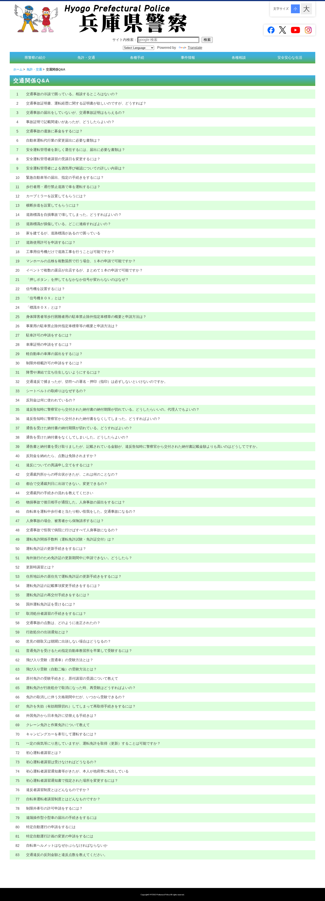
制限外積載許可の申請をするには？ (54, 363)
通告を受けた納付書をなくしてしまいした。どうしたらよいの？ (77, 437)
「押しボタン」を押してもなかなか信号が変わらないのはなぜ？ (77, 279)
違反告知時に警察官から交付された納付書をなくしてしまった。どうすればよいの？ (93, 419)
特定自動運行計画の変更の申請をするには (59, 836)
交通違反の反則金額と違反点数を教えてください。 (66, 855)
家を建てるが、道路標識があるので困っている (63, 233)
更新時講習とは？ (40, 567)
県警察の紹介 (35, 57)
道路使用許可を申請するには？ (51, 242)
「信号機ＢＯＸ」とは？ (45, 298)
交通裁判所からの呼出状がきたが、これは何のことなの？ (72, 474)
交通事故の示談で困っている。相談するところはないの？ (72, 94)
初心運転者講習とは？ (43, 753)
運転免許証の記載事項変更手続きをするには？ (63, 586)
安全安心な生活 (289, 57)
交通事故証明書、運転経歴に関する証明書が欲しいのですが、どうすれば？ (86, 103)
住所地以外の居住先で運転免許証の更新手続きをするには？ (74, 576)
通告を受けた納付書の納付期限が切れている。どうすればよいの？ (79, 428)
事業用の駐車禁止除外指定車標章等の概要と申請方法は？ (72, 326)
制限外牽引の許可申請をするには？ (54, 808)
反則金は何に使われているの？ (51, 400)
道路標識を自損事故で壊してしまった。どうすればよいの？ (74, 214)
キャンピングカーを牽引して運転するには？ (61, 734)
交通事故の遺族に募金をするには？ (54, 131)
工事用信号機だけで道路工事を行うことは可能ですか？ (70, 252)
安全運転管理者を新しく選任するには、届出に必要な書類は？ (75, 150)
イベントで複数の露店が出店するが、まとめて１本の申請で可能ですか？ (84, 270)
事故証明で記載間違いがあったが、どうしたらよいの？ (70, 122)
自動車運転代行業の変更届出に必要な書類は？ (63, 140)
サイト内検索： (124, 40)
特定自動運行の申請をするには (51, 827)
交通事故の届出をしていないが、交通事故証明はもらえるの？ (75, 112)
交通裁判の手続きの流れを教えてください (59, 493)
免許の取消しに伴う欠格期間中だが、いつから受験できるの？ (75, 697)
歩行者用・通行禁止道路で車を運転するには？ (63, 187)
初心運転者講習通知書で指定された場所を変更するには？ (72, 780)
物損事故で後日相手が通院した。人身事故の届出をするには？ (75, 502)
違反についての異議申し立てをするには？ (59, 465)
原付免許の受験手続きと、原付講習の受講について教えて (72, 678)
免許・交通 (86, 57)
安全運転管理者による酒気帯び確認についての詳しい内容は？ (75, 168)
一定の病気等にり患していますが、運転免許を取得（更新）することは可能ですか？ (93, 743)
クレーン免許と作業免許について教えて (58, 725)
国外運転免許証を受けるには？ (51, 604)
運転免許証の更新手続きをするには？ (56, 548)
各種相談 (239, 57)
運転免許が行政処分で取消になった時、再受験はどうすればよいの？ (81, 688)
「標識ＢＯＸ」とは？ (43, 307)
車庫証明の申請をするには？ (49, 344)
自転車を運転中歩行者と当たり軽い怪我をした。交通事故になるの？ (81, 511)
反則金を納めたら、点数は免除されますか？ (61, 456)
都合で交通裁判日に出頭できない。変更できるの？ (66, 484)
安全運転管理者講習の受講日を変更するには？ (63, 159)
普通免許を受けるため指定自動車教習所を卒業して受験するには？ (79, 651)
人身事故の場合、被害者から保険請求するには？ (65, 521)
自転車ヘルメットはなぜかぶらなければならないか (66, 845)
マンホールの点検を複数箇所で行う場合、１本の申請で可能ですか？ (81, 261)
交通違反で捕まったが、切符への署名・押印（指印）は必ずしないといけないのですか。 (97, 381)
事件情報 (188, 57)
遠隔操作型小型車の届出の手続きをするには (61, 817)
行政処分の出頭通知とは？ (47, 632)
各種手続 (137, 57)
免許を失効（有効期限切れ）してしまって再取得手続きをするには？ (81, 706)
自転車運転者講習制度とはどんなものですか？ (63, 799)
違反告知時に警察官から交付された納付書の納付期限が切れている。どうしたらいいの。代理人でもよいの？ (112, 409)
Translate (195, 47)
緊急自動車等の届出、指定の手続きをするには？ (65, 177)
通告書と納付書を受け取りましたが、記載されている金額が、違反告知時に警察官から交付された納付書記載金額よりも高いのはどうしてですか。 (143, 446)
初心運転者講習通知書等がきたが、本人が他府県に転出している (77, 771)
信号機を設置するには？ (45, 289)
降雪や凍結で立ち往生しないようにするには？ (63, 372)
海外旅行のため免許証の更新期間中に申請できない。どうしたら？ (79, 558)
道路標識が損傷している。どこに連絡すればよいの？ (68, 224)
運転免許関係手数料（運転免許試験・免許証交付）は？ (70, 539)
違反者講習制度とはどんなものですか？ (58, 790)
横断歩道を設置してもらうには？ (52, 205)
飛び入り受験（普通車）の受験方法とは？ (59, 660)
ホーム (18, 69)
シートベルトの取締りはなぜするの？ (56, 391)
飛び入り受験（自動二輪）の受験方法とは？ (61, 669)
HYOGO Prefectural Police (160, 895)
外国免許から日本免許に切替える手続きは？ (61, 715)
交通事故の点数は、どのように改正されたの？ (63, 623)
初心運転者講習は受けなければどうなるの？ (61, 762)
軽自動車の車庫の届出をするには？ (54, 354)
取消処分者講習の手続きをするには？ (56, 613)
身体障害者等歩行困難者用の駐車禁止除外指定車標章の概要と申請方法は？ (86, 317)
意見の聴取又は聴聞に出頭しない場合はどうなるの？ (68, 641)
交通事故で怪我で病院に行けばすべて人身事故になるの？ (72, 530)
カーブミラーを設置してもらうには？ (56, 196)
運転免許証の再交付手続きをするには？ (58, 595)
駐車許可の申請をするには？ (49, 335)
